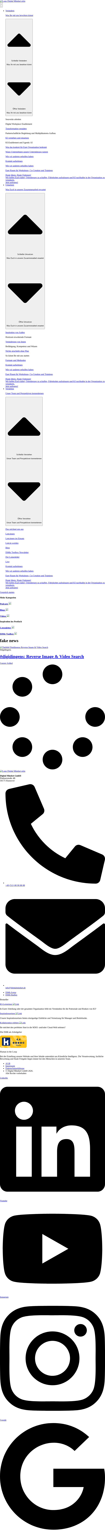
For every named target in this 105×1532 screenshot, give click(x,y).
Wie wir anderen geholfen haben (19, 156)
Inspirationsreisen (8, 1013)
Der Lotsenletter (12, 557)
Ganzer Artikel (6, 663)
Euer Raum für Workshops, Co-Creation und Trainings (29, 170)
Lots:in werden (11, 543)
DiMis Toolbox (7, 634)
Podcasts (4, 604)
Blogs (3, 610)
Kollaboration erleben (9, 1023)
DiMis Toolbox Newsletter (17, 552)
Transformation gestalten (16, 128)
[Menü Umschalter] (1, 4)
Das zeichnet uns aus (14, 529)
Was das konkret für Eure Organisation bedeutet (26, 147)
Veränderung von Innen (15, 342)
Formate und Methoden (15, 360)
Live (7, 562)
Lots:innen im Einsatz (14, 538)
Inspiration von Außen (15, 332)
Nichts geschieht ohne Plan (17, 351)
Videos (3, 616)
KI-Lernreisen (6, 1004)
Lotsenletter (6, 628)
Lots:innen (10, 534)
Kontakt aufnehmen (14, 161)
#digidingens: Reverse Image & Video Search (42, 656)
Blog (7, 548)
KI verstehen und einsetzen (17, 138)
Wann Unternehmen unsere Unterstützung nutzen (26, 152)
